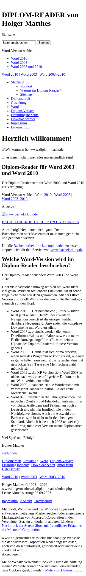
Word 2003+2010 (52, 74)
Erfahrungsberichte (25, 115)
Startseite (17, 82)
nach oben (9, 453)
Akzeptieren (10, 554)
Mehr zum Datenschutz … (64, 570)
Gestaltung (19, 103)
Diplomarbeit (20, 98)
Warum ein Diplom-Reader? (40, 90)
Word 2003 (19, 62)
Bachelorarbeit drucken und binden (39, 246)
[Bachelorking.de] (20, 214)
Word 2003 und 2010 (26, 67)
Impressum (19, 123)
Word (15, 107)
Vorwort (26, 86)
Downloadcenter (23, 119)
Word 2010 (19, 58)
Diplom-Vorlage (22, 111)
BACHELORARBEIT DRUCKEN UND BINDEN (40, 222)
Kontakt (26, 501)
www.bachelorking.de (66, 250)
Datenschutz (20, 127)
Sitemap (26, 94)
